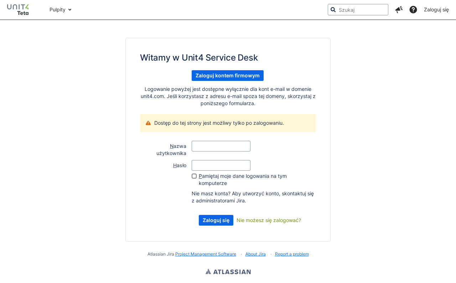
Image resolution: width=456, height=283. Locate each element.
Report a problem (292, 254)
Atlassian (228, 272)
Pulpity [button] (58, 9)
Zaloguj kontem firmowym (228, 75)
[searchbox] (358, 9)
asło (179, 165)
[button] (399, 9)
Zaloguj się (436, 9)
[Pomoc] (413, 9)
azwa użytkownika (171, 149)
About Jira (255, 254)
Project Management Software (205, 254)
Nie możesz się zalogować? (269, 220)
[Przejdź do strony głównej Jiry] (21, 9)
